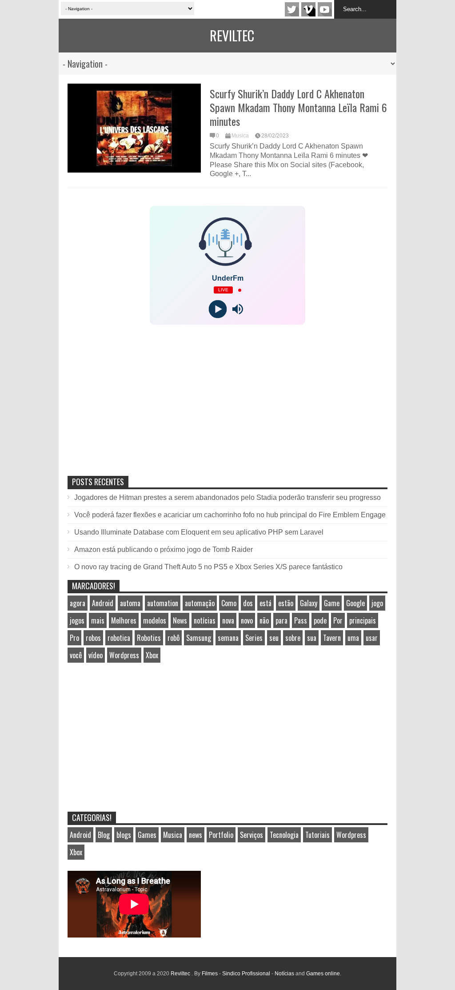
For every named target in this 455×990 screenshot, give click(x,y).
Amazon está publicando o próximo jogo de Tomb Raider (163, 549)
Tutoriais (317, 834)
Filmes (210, 973)
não (264, 620)
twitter (292, 9)
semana (228, 637)
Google (355, 603)
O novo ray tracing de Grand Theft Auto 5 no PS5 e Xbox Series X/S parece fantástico (208, 567)
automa (130, 603)
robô (174, 637)
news (195, 834)
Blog (104, 834)
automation (162, 603)
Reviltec (232, 35)
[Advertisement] (134, 409)
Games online (323, 973)
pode (320, 620)
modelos (154, 620)
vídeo (95, 655)
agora (77, 603)
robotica (119, 637)
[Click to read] (134, 128)
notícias (205, 620)
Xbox (152, 655)
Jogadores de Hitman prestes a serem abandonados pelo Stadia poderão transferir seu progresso (227, 497)
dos (248, 603)
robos (93, 637)
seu (274, 637)
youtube (325, 9)
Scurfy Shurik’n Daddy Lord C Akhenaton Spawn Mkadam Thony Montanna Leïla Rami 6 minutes (298, 107)
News (180, 620)
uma (353, 637)
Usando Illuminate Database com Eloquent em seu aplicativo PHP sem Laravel (198, 532)
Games (147, 834)
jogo (377, 603)
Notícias (284, 973)
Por (338, 620)
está (265, 603)
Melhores (123, 620)
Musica (240, 136)
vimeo (308, 9)
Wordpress (124, 655)
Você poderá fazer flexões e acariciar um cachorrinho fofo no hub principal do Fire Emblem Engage (230, 515)
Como (228, 603)
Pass (300, 620)
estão (285, 603)
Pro (74, 637)
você (76, 655)
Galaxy (308, 603)
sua (311, 637)
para (281, 620)
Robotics (149, 637)
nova (228, 620)
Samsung (198, 637)
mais (97, 620)
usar (372, 637)
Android (102, 603)
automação (200, 603)
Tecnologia (284, 834)
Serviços (251, 834)
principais (362, 620)
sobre (292, 637)
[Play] (217, 309)
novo (247, 620)
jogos (77, 620)
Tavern (332, 637)
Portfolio (221, 834)
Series (254, 637)
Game (331, 603)
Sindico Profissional (246, 973)
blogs (123, 834)
